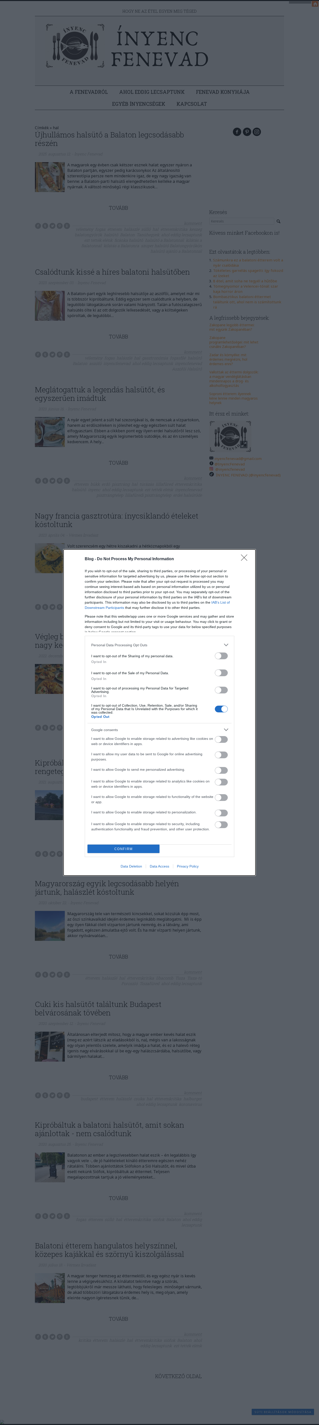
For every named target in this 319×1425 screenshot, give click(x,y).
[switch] (221, 656)
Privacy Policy (188, 866)
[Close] (245, 559)
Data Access (159, 866)
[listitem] (159, 645)
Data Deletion (131, 866)
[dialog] (159, 712)
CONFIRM (123, 849)
